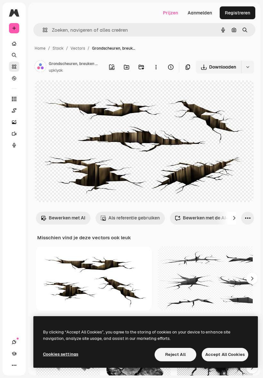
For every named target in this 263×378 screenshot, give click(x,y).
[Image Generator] (14, 122)
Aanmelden (200, 13)
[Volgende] (234, 218)
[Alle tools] (14, 99)
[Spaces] (14, 110)
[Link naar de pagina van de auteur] (40, 67)
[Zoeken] (14, 55)
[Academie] (14, 354)
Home (40, 48)
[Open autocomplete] (42, 30)
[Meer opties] (155, 67)
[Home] (14, 43)
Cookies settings (60, 354)
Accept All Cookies (225, 354)
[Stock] (14, 67)
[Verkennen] (14, 78)
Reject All (175, 354)
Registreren (237, 13)
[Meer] (14, 365)
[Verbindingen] (14, 342)
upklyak (56, 70)
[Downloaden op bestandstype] (247, 67)
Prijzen (170, 13)
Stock (58, 48)
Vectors (78, 48)
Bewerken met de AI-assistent (215, 218)
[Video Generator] (14, 133)
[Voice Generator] (14, 145)
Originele (77, 93)
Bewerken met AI (67, 218)
